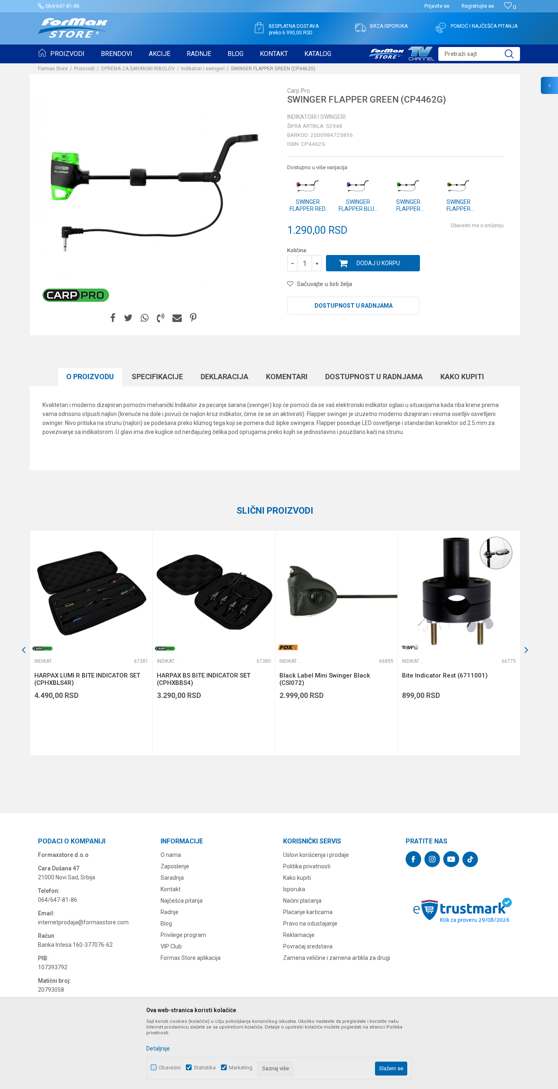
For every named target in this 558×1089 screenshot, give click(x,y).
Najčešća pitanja (182, 900)
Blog (166, 923)
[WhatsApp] (145, 318)
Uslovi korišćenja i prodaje (316, 855)
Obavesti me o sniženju (477, 225)
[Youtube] (451, 859)
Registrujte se (478, 6)
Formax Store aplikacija (191, 958)
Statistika (205, 1067)
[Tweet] (128, 318)
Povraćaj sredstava (308, 946)
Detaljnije (158, 1048)
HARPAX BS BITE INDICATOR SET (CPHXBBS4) (203, 679)
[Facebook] (113, 318)
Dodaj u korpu (378, 263)
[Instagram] (432, 859)
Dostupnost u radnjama (354, 305)
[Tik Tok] (470, 859)
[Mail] (177, 318)
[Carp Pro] (75, 295)
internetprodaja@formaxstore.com (83, 922)
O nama (171, 855)
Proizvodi (84, 69)
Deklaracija (224, 376)
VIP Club (171, 946)
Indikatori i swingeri (203, 69)
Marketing (240, 1067)
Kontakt (171, 889)
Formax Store (53, 69)
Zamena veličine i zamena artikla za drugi (336, 958)
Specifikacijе (157, 376)
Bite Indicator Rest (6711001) (445, 675)
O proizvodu (90, 376)
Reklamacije (299, 935)
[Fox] (287, 647)
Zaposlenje (175, 866)
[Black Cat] (410, 647)
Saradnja (172, 877)
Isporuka (294, 889)
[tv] (401, 52)
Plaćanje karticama (308, 912)
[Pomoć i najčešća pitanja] (440, 28)
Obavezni (169, 1067)
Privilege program (183, 935)
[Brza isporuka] (360, 28)
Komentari (287, 376)
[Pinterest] (193, 318)
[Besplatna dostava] (259, 28)
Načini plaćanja (302, 900)
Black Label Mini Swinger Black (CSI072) (324, 679)
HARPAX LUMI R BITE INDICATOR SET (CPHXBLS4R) (87, 679)
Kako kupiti (462, 376)
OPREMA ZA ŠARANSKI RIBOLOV (138, 69)
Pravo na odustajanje (310, 923)
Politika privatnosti (306, 866)
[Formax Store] (73, 28)
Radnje (170, 912)
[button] (479, 54)
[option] (91, 643)
